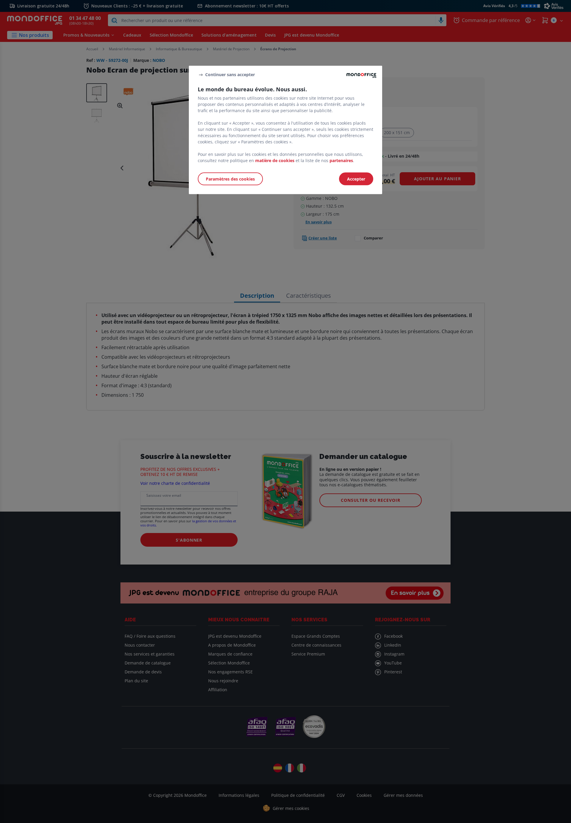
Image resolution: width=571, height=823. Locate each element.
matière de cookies (274, 160)
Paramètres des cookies (230, 179)
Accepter (356, 179)
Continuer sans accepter (230, 74)
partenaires (341, 160)
